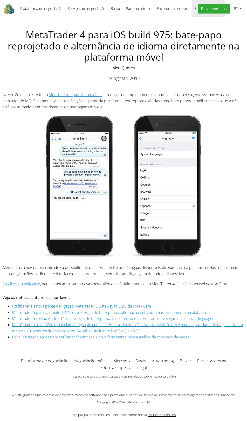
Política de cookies (162, 415)
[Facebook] (116, 385)
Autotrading (163, 361)
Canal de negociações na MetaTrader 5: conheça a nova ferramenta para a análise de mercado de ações (100, 337)
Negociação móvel (91, 361)
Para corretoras (138, 8)
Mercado (121, 361)
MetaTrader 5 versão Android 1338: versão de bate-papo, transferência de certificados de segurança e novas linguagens (114, 318)
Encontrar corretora (173, 8)
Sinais (141, 361)
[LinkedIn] (123, 385)
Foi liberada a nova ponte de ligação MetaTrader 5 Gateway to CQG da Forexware (81, 306)
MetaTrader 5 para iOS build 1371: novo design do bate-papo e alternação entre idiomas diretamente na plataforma (111, 312)
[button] (213, 9)
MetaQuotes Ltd (138, 402)
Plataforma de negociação (41, 8)
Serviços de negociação (86, 8)
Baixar (116, 8)
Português (235, 8)
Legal (142, 367)
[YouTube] (131, 385)
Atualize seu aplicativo (21, 284)
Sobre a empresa (115, 367)
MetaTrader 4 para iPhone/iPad (75, 94)
